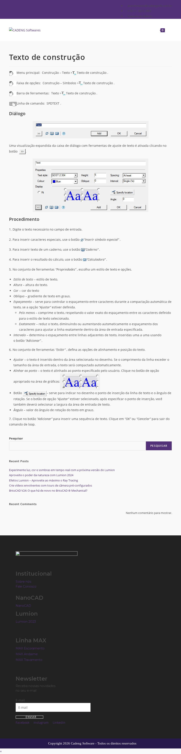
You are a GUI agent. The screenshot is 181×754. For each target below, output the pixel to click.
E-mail (20, 700)
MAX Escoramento (30, 648)
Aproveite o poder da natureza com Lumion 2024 (41, 475)
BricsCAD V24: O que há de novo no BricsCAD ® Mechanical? (48, 490)
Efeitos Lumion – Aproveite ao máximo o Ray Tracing (43, 480)
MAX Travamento (29, 660)
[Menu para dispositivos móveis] (169, 30)
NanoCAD (23, 606)
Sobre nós (23, 582)
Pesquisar (16, 438)
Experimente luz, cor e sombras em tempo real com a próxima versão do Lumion (62, 470)
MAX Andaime (27, 654)
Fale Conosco (26, 586)
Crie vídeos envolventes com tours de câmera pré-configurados (50, 485)
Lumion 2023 (26, 622)
